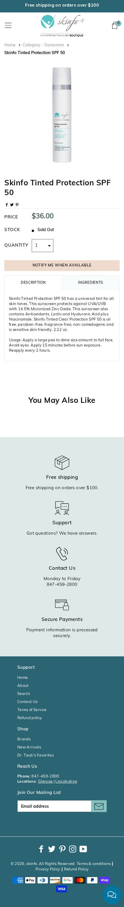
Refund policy (29, 718)
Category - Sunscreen (43, 45)
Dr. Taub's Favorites (35, 755)
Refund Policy (76, 869)
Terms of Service (32, 710)
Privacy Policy (47, 869)
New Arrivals (29, 747)
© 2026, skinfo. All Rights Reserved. (43, 864)
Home (10, 45)
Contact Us (27, 702)
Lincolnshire (66, 782)
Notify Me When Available (62, 265)
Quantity (16, 245)
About (23, 686)
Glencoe (46, 782)
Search (23, 694)
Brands (24, 739)
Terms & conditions (94, 864)
